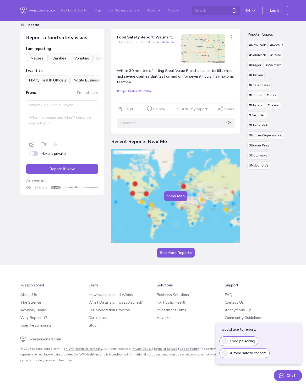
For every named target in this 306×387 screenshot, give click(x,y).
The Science (30, 302)
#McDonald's (259, 165)
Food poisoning (242, 341)
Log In (275, 10)
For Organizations (123, 10)
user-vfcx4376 (164, 42)
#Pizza (271, 95)
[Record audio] (55, 144)
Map (98, 10)
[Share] (232, 37)
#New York (257, 45)
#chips (122, 91)
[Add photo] (32, 144)
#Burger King (259, 145)
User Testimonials (36, 325)
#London (255, 95)
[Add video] (43, 144)
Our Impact (97, 317)
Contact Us (234, 302)
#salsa (133, 91)
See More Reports (176, 252)
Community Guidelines (243, 317)
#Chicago (256, 105)
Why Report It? (33, 317)
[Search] (234, 10)
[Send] (229, 123)
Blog (92, 325)
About (152, 10)
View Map (176, 196)
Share (229, 109)
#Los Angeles (259, 85)
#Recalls (276, 45)
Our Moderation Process (109, 310)
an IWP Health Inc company (83, 349)
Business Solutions (173, 294)
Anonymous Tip (238, 310)
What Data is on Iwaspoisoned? (115, 302)
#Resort (273, 105)
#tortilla (145, 91)
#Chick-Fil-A (258, 125)
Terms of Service (165, 349)
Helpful (130, 109)
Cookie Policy (189, 349)
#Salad (275, 55)
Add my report (195, 109)
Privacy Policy (142, 349)
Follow (159, 109)
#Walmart (273, 65)
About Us (28, 294)
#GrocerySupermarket (266, 135)
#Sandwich (257, 55)
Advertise (165, 317)
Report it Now (62, 169)
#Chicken (256, 75)
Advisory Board (33, 310)
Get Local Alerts (74, 10)
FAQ (228, 294)
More (172, 10)
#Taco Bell (257, 115)
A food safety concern (248, 353)
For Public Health (171, 302)
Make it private (53, 153)
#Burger (255, 65)
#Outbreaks (258, 155)
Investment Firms (171, 310)
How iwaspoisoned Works (110, 294)
